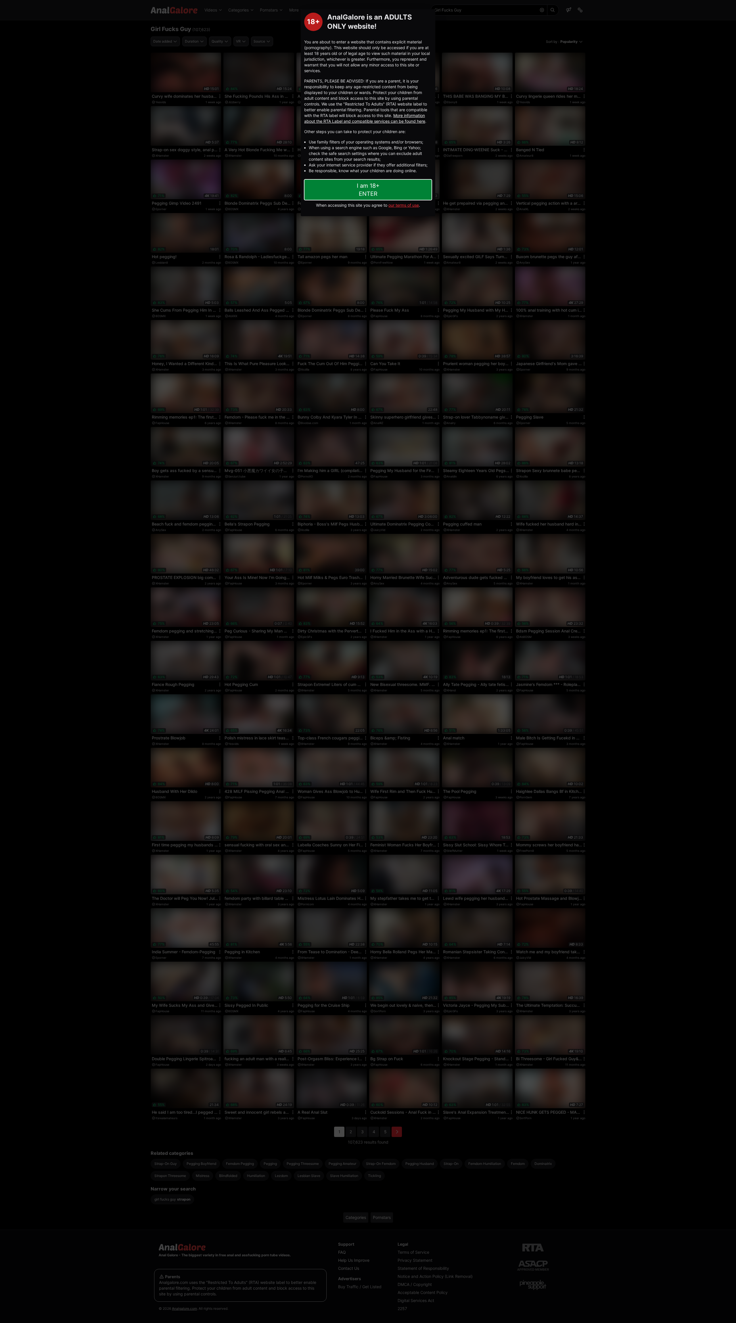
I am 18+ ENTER (368, 189)
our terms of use (403, 205)
